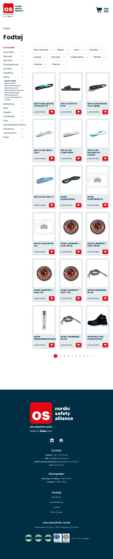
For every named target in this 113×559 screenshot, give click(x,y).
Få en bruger (56, 512)
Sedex (86, 538)
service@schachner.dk (68, 461)
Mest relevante (41, 49)
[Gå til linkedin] (52, 440)
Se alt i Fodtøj (10, 81)
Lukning (37, 57)
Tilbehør (7, 99)
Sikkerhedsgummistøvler (14, 90)
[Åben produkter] (99, 10)
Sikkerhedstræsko (11, 95)
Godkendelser (77, 57)
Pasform (56, 64)
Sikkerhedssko (9, 83)
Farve (76, 49)
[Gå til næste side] (92, 356)
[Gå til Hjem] (13, 10)
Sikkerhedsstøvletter (12, 85)
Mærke (60, 49)
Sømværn (55, 57)
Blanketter (56, 497)
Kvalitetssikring (56, 502)
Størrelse (38, 64)
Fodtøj (6, 28)
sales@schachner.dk (59, 458)
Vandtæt (93, 49)
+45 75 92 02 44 (60, 455)
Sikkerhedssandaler (12, 92)
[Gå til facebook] (61, 440)
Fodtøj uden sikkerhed (13, 97)
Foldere (56, 507)
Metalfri (97, 57)
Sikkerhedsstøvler (11, 88)
